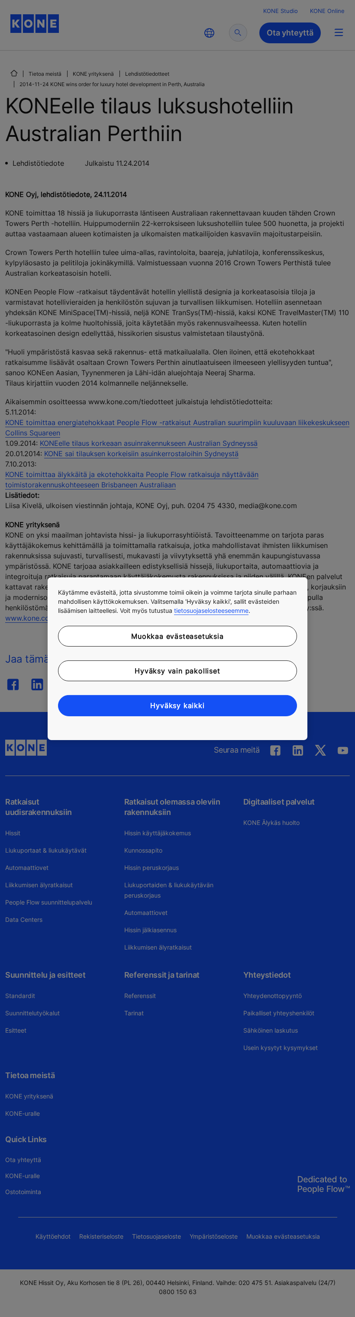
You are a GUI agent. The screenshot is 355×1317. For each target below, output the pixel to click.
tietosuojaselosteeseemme (211, 610)
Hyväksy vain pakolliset (177, 671)
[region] (177, 658)
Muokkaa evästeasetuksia (177, 635)
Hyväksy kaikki (177, 705)
